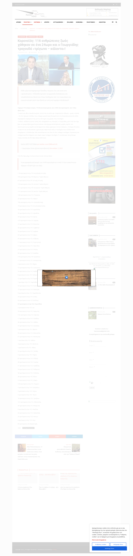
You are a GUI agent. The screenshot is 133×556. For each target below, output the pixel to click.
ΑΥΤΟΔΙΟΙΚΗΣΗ (58, 22)
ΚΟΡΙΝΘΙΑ (37, 22)
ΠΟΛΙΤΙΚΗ (27, 22)
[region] (109, 538)
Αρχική (18, 22)
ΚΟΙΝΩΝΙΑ (79, 22)
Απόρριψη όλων (118, 544)
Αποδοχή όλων (109, 548)
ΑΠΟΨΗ (46, 22)
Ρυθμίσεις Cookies (100, 544)
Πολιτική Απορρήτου (99, 540)
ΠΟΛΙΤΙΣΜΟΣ (91, 22)
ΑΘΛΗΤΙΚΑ (102, 22)
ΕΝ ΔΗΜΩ (70, 22)
